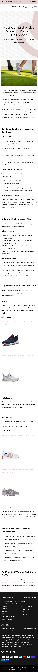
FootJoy (4, 301)
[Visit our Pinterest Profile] (14, 652)
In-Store (4, 608)
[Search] (32, 7)
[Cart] (35, 7)
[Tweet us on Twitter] (7, 651)
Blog (22, 611)
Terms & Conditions (26, 606)
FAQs (22, 617)
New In (22, 604)
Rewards (23, 601)
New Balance (6, 417)
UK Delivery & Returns (8, 601)
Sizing (3, 614)
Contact (4, 611)
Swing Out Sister (8, 508)
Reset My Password (8, 616)
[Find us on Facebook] (10, 652)
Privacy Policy (25, 609)
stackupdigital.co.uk (16, 669)
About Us (23, 614)
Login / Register (6, 619)
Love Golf (29, 582)
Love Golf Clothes (16, 667)
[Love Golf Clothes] (19, 7)
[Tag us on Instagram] (2, 652)
